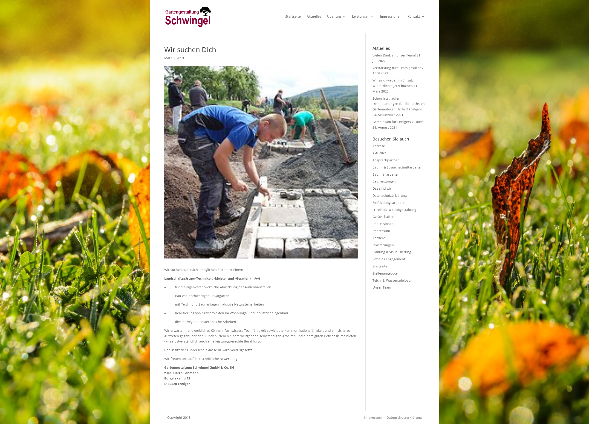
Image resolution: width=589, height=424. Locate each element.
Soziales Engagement (388, 259)
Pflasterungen (383, 245)
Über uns (334, 17)
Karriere (378, 238)
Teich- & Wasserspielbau (391, 280)
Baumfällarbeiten (385, 174)
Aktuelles (314, 17)
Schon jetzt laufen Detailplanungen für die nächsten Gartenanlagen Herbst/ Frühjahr (398, 104)
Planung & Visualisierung (391, 252)
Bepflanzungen (384, 181)
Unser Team (381, 287)
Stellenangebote (385, 273)
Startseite (293, 17)
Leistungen (361, 17)
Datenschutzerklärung (389, 195)
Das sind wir (382, 188)
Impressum (381, 231)
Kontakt (413, 17)
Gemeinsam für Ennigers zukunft (398, 122)
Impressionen (390, 17)
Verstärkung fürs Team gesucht (396, 68)
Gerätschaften (383, 216)
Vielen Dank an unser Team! (394, 55)
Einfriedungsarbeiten (388, 202)
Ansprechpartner (385, 160)
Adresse (378, 146)
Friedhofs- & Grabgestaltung (394, 210)
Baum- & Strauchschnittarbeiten (397, 167)
